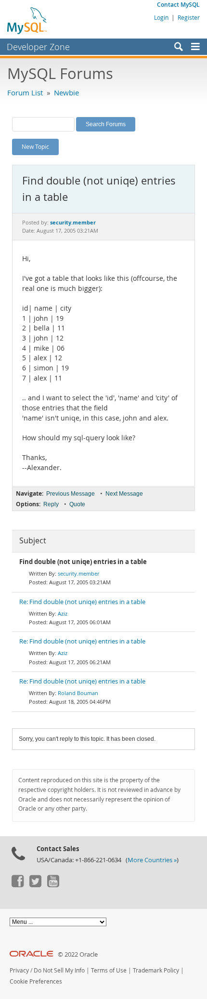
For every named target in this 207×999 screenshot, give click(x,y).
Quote (77, 504)
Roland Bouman (78, 693)
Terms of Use (109, 970)
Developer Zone (38, 47)
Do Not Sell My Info (59, 970)
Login (161, 17)
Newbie (66, 92)
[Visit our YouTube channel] (53, 885)
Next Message (124, 493)
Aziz (62, 613)
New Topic (35, 146)
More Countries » (152, 860)
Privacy (19, 970)
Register (189, 17)
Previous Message (70, 493)
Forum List (25, 92)
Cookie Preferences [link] (36, 981)
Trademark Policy (156, 970)
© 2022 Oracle (78, 954)
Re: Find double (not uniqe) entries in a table (82, 602)
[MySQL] (27, 20)
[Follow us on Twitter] (35, 885)
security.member (78, 573)
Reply (51, 504)
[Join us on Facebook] (17, 885)
